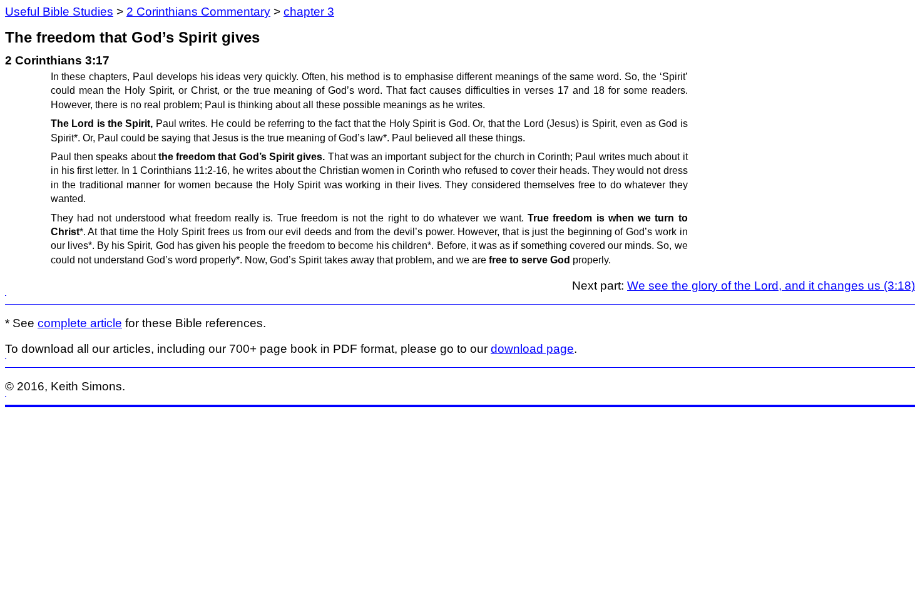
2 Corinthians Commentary (198, 11)
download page (532, 348)
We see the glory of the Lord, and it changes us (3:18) (771, 285)
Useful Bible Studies (59, 11)
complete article (80, 323)
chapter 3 (309, 11)
